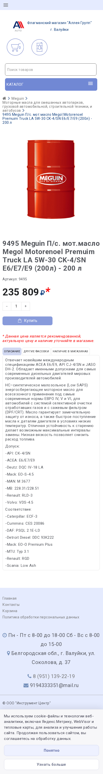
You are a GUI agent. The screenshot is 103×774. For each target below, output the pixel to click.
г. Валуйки (59, 26)
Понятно (52, 750)
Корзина (10, 611)
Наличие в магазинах (70, 351)
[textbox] (50, 70)
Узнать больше (51, 764)
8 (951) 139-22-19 (54, 676)
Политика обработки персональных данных (40, 617)
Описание (12, 351)
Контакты (11, 605)
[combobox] (50, 69)
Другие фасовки (36, 351)
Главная (9, 598)
